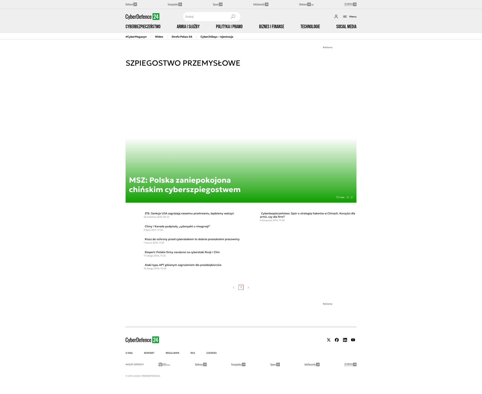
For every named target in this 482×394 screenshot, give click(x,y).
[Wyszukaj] (233, 16)
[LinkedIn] (345, 339)
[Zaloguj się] (336, 17)
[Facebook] (336, 339)
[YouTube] (353, 339)
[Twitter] (328, 339)
